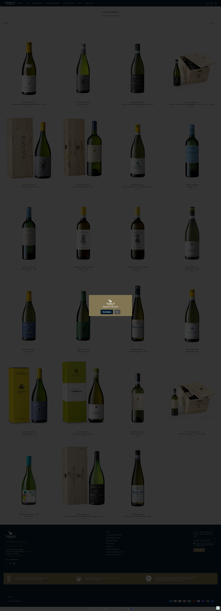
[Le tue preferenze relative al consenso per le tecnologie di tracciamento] (218, 608)
